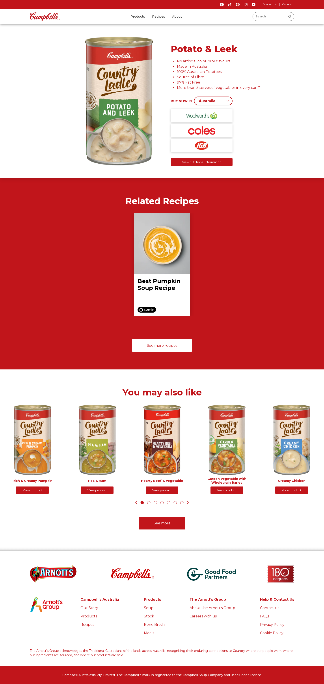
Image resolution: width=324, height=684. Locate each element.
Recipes (158, 17)
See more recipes (162, 345)
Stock (149, 616)
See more (162, 523)
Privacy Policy (272, 624)
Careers (287, 4)
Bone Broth (154, 624)
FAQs (264, 616)
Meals (149, 633)
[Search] (290, 16)
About (177, 17)
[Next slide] (188, 502)
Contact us (269, 608)
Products (137, 17)
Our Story (89, 608)
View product (32, 490)
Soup (148, 608)
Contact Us (270, 4)
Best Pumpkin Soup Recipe (159, 284)
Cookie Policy (271, 633)
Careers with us (203, 616)
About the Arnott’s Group (212, 608)
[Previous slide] (135, 502)
